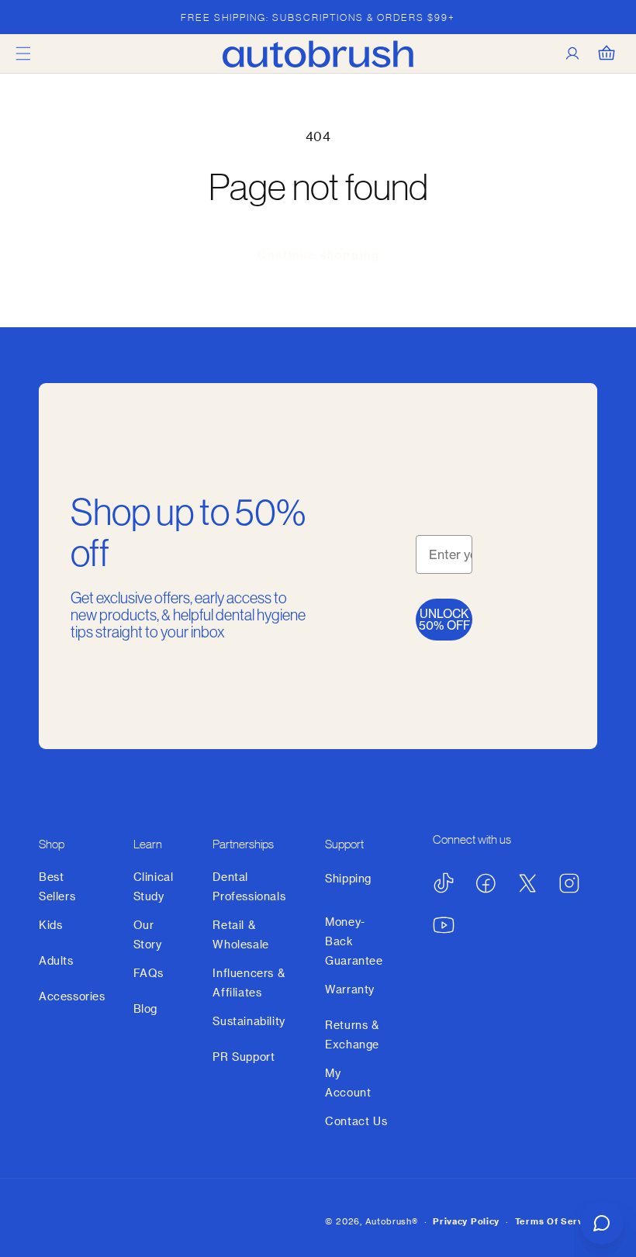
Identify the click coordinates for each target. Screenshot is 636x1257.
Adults (56, 960)
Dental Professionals (249, 886)
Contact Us (356, 1121)
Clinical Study (153, 886)
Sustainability (249, 1020)
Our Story (147, 934)
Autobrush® (391, 1221)
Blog (145, 1008)
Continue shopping (318, 254)
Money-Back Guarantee (353, 941)
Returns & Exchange (352, 1034)
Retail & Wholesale (240, 934)
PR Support (244, 1056)
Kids (50, 924)
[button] (23, 53)
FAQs (148, 972)
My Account (348, 1082)
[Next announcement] (606, 17)
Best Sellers (57, 886)
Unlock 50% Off (444, 619)
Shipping (348, 878)
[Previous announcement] (30, 17)
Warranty (350, 989)
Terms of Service (556, 1221)
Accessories (72, 996)
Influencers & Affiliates (249, 982)
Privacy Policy (466, 1221)
